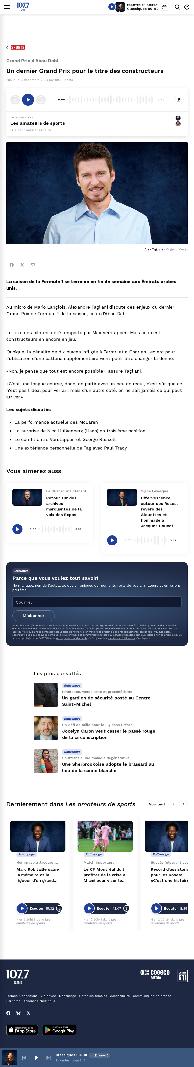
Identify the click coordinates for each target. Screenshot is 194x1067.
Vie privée (48, 996)
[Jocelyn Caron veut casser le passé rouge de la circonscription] (46, 728)
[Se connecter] (187, 7)
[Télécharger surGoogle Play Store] (59, 1030)
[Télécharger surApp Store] (22, 1030)
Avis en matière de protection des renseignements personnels (116, 631)
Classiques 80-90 (143, 9)
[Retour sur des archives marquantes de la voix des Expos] (27, 497)
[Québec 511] (183, 980)
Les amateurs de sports (37, 123)
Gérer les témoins (93, 996)
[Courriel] (33, 265)
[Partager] (179, 99)
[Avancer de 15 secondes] (41, 99)
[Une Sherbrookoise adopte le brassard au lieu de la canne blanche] (46, 761)
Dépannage (67, 996)
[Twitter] (22, 265)
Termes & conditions (22, 996)
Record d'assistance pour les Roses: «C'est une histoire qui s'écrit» (171, 875)
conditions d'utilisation (121, 638)
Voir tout (157, 804)
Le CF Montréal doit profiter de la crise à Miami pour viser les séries (104, 875)
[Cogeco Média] (154, 977)
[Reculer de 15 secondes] (15, 99)
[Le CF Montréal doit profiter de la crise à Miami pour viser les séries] (105, 836)
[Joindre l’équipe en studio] (164, 7)
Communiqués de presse (152, 996)
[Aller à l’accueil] (23, 9)
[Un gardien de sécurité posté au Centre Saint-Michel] (46, 695)
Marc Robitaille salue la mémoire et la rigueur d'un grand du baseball (37, 875)
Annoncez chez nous (39, 1001)
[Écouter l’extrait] (28, 100)
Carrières (13, 1001)
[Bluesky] (18, 1013)
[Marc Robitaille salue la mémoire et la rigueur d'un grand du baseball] (37, 836)
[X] (29, 1013)
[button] (24, 1058)
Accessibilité (120, 996)
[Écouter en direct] (112, 7)
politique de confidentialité (71, 638)
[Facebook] (11, 265)
